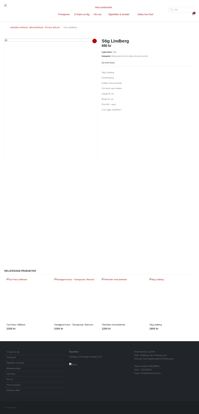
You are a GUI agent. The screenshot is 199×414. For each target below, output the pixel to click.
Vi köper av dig (81, 14)
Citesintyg (11, 374)
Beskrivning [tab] (108, 63)
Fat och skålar (127, 56)
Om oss (98, 14)
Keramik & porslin (141, 56)
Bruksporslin (116, 56)
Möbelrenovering (13, 368)
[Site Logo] (22, 11)
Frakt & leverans (14, 385)
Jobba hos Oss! (145, 14)
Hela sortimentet (103, 7)
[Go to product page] (28, 299)
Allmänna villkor (13, 390)
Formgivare (64, 14)
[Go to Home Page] (5, 27)
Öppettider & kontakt (118, 14)
